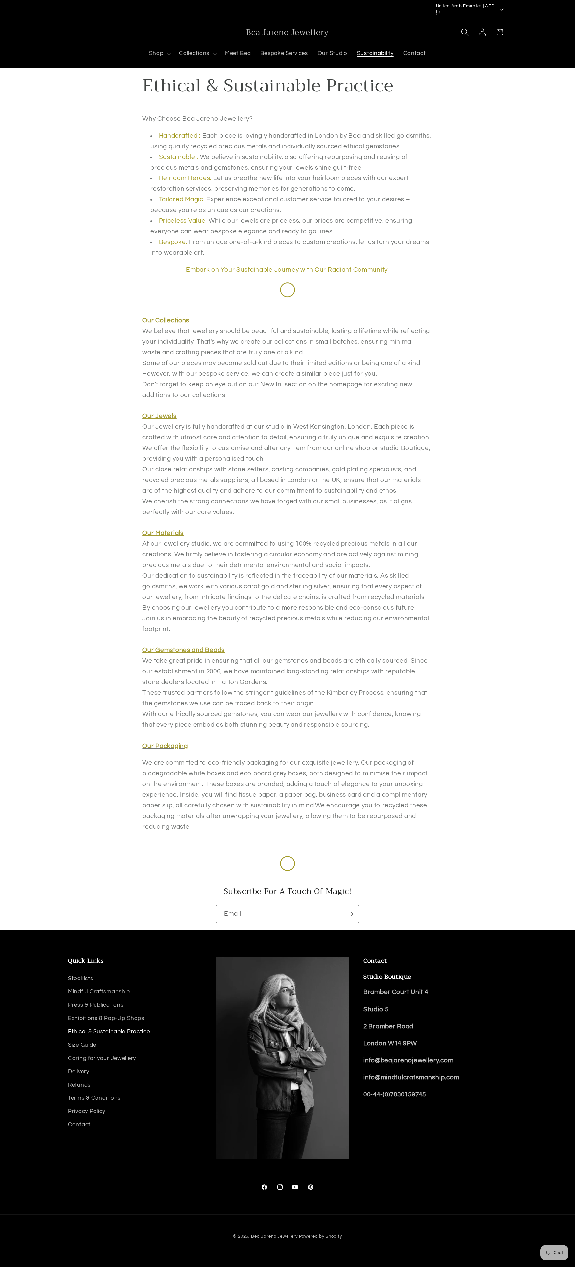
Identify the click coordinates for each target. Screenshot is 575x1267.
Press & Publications (95, 1005)
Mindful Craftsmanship (99, 991)
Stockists (80, 978)
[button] (159, 53)
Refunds (79, 1085)
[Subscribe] (350, 914)
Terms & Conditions (94, 1098)
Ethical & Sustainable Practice (109, 1031)
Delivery (78, 1071)
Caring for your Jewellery (102, 1058)
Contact (79, 1124)
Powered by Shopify (320, 1236)
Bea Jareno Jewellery (274, 1236)
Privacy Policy (86, 1111)
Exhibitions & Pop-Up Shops (106, 1018)
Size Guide (82, 1045)
